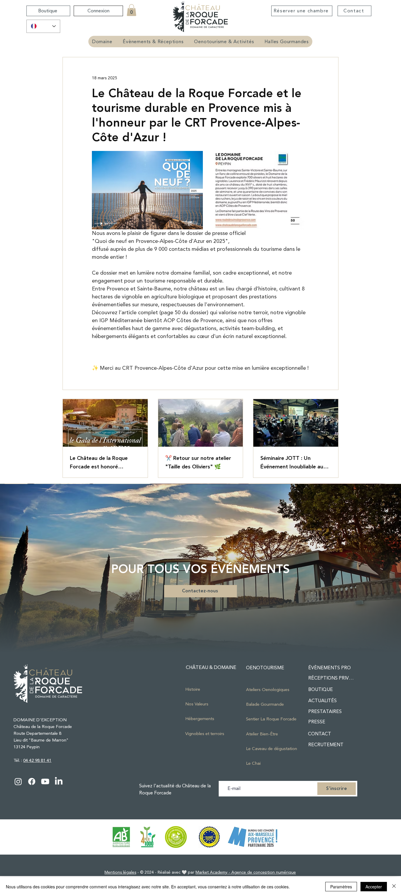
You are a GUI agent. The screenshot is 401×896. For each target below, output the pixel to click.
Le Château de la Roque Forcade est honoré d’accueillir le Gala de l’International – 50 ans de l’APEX (102, 462)
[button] (132, 10)
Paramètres (341, 887)
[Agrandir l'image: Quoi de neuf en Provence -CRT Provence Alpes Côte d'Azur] (147, 190)
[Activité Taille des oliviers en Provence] (200, 423)
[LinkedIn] (58, 781)
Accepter (373, 887)
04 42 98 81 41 (37, 760)
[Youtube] (45, 781)
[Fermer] (393, 886)
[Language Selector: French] (43, 26)
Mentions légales (120, 872)
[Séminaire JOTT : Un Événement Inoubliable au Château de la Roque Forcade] (295, 423)
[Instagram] (18, 781)
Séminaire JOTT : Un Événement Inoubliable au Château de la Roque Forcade (291, 462)
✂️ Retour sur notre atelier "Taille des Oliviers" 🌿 (198, 462)
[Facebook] (31, 781)
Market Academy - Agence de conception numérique (246, 872)
